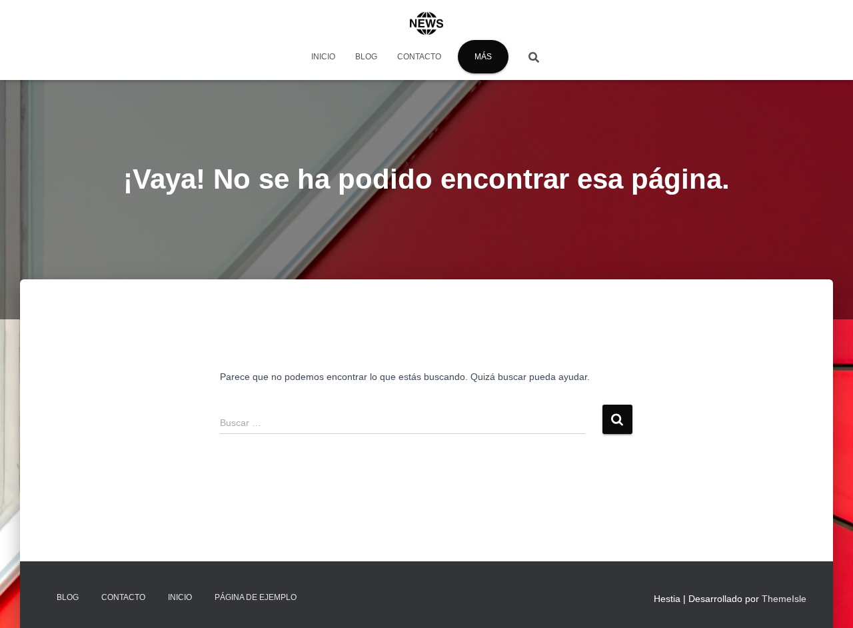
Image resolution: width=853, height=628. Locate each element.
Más (483, 56)
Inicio (323, 56)
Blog (366, 56)
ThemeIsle (784, 598)
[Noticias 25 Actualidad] (426, 23)
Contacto (419, 56)
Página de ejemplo (256, 597)
